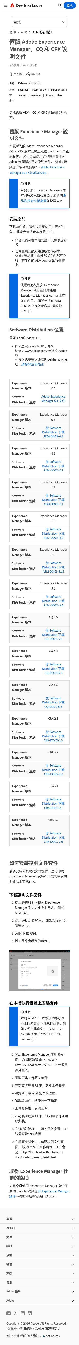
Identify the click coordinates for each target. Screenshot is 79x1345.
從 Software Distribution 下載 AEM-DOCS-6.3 (53, 432)
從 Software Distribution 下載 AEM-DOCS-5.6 (53, 601)
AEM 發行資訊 (42, 32)
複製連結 (35, 74)
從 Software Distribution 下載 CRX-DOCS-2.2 (53, 769)
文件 (12, 32)
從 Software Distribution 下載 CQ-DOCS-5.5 (53, 634)
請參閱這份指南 (32, 364)
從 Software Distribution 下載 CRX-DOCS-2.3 (53, 736)
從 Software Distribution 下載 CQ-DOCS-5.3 (53, 702)
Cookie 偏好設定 (46, 1328)
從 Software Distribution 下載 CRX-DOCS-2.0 (53, 837)
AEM (24, 32)
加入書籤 (18, 74)
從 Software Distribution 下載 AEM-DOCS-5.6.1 (53, 567)
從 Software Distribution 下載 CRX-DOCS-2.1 (53, 803)
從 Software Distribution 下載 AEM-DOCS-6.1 (53, 499)
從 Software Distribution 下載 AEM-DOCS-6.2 (53, 466)
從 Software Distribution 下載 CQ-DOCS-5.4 (53, 668)
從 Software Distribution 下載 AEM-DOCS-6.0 (53, 533)
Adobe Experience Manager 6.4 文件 (53, 398)
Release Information (29, 83)
